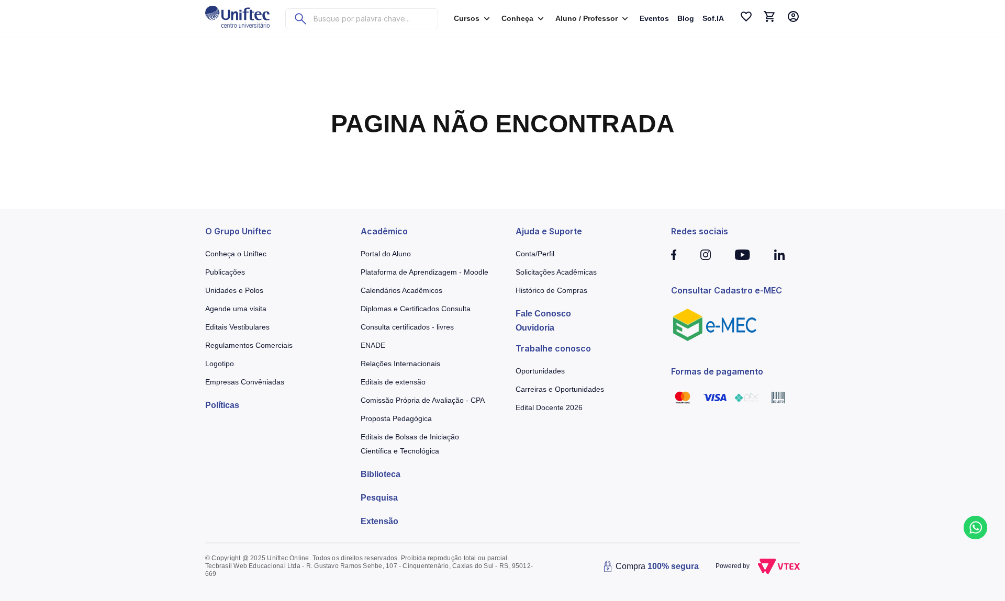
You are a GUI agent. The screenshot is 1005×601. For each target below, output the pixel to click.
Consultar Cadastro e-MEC (726, 290)
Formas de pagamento (717, 371)
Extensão (379, 521)
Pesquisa (379, 497)
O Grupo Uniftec (238, 231)
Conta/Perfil (535, 254)
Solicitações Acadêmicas (556, 272)
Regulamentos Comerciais (249, 345)
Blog (685, 18)
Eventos (654, 18)
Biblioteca (380, 474)
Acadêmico (384, 231)
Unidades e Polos (234, 290)
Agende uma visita (235, 308)
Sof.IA (713, 18)
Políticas (222, 405)
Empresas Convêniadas (244, 382)
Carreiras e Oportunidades (560, 389)
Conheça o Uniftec (235, 254)
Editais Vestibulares (237, 327)
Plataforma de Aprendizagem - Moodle (424, 272)
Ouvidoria (535, 327)
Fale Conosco (543, 313)
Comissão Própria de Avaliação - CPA (423, 400)
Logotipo (219, 363)
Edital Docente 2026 (549, 407)
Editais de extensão (393, 382)
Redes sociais (699, 231)
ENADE (373, 345)
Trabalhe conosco (553, 348)
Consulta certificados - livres (407, 327)
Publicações (225, 272)
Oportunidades (540, 371)
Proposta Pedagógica (396, 418)
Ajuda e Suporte (549, 231)
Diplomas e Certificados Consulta (416, 308)
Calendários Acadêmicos (401, 290)
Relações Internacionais (400, 363)
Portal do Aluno (386, 254)
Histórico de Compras (551, 290)
